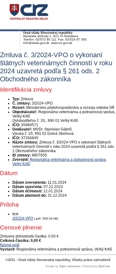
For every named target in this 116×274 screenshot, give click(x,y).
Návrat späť (10, 245)
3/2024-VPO (22, 218)
